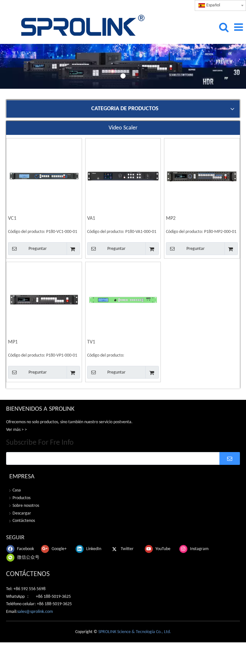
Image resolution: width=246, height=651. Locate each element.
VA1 (91, 218)
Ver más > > (16, 429)
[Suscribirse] (229, 458)
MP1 (13, 342)
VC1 (12, 218)
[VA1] (123, 176)
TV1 (91, 342)
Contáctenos (23, 520)
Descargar (21, 513)
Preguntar (38, 248)
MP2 (171, 218)
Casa (16, 490)
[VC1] (44, 176)
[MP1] (44, 299)
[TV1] (123, 299)
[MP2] (202, 176)
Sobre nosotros (25, 505)
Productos (21, 498)
